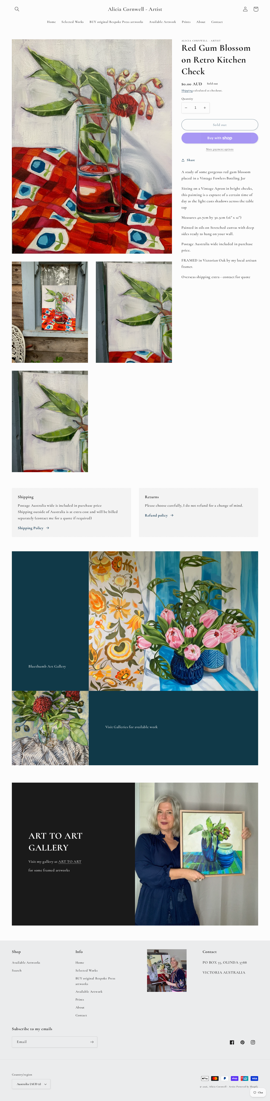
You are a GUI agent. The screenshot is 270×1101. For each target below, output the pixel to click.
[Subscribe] (92, 1042)
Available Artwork (89, 991)
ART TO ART (69, 861)
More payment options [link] (220, 149)
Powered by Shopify (247, 1086)
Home (80, 962)
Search (17, 970)
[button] (17, 9)
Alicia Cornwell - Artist (222, 1086)
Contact (81, 1015)
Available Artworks (26, 962)
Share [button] (191, 160)
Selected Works (87, 970)
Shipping (187, 90)
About (80, 1007)
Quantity (187, 98)
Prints (80, 999)
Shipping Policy (30, 528)
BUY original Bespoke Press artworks (96, 981)
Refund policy (156, 515)
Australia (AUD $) (29, 1084)
